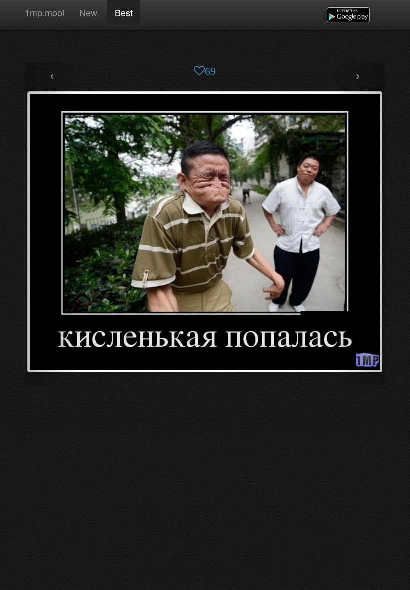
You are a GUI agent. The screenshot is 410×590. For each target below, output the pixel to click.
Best (124, 12)
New (90, 12)
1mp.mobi (44, 12)
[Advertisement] (205, 47)
